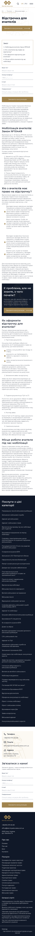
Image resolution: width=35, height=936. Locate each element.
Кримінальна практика (10, 890)
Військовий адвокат (9, 717)
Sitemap (4, 929)
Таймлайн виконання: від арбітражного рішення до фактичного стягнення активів (16, 912)
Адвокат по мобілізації (9, 611)
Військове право (20, 11)
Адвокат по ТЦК (7, 640)
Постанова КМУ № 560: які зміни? (13, 685)
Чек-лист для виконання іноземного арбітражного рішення (14, 921)
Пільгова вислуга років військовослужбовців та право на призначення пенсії (13, 573)
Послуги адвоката (8, 885)
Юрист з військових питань (11, 705)
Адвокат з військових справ (11, 523)
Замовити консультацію (13, 28)
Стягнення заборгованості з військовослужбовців (11, 666)
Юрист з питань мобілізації (11, 701)
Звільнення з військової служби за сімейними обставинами (14, 645)
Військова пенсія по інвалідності (13, 589)
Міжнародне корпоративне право (13, 870)
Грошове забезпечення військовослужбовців (17, 615)
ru (26, 4)
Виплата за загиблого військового (13, 671)
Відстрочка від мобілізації (11, 585)
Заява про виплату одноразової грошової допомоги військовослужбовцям (16, 661)
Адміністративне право (10, 875)
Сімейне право (7, 880)
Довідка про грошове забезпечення (14, 568)
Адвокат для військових (10, 519)
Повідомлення (6, 89)
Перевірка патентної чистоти (12, 865)
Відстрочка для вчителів (10, 693)
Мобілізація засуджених (10, 675)
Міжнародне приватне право (12, 863)
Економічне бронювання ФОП (12, 689)
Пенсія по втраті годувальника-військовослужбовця (13, 580)
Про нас (4, 846)
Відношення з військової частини (13, 601)
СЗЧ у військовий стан (9, 636)
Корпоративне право (9, 878)
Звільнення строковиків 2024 (12, 650)
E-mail (4, 82)
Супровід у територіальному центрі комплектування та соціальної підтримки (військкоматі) (16, 540)
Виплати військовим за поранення (14, 593)
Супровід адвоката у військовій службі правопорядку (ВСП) (15, 606)
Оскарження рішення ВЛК (11, 552)
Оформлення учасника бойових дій (14, 560)
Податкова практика (9, 868)
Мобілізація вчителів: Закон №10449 (17, 47)
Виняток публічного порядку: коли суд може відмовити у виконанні (17, 908)
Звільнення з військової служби (13, 515)
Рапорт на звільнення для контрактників (16, 564)
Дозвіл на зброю (7, 627)
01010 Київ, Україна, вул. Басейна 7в (11, 755)
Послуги (9, 11)
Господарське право (9, 888)
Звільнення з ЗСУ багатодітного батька (15, 556)
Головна (4, 843)
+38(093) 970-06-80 (11, 738)
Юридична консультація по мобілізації (15, 697)
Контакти (5, 852)
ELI (3, 11)
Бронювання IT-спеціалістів (11, 619)
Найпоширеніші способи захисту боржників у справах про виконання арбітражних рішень (17, 903)
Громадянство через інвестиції (12, 860)
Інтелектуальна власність (10, 883)
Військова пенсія (8, 597)
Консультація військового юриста (13, 721)
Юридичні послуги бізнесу (11, 873)
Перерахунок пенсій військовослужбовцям (17, 511)
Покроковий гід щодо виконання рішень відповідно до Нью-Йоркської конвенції (16, 917)
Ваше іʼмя (5, 67)
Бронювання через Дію (10, 709)
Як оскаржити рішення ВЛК (11, 623)
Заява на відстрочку (9, 713)
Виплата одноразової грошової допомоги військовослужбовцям (16, 631)
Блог (3, 849)
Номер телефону (7, 75)
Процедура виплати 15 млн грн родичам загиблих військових (16, 547)
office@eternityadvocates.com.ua (16, 746)
